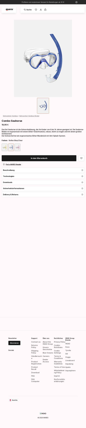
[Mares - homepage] (10, 9)
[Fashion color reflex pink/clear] (17, 147)
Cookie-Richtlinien (58, 346)
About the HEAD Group (48, 343)
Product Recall (34, 368)
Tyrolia (68, 350)
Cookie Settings (57, 352)
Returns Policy (34, 346)
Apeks (67, 367)
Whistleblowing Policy (59, 371)
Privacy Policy (59, 342)
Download (35, 372)
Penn (67, 347)
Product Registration (36, 363)
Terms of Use (59, 367)
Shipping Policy (34, 352)
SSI (66, 354)
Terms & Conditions (58, 357)
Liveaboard (69, 360)
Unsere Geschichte (47, 348)
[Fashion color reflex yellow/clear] (4, 147)
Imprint (57, 376)
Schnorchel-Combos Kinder (29, 116)
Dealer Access (46, 360)
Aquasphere (70, 370)
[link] (36, 9)
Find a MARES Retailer (13, 164)
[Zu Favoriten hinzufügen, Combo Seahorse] (81, 158)
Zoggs (67, 357)
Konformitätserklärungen (59, 380)
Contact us (35, 342)
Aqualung (69, 364)
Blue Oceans (48, 353)
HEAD (67, 344)
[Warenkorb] (45, 9)
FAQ (33, 376)
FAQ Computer (35, 380)
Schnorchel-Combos (10, 116)
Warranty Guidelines (58, 363)
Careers (46, 356)
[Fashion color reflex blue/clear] (11, 147)
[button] (43, 170)
